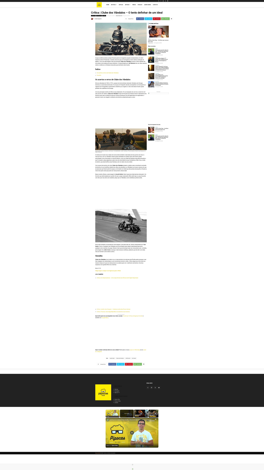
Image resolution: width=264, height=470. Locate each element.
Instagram (135, 316)
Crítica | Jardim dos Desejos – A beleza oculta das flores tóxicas (113, 309)
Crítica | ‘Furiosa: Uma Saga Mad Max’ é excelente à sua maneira (113, 311)
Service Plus (117, 399)
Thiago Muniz (150, 42)
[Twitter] (165, 1)
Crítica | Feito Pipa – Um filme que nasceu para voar (161, 129)
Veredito (99, 75)
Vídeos (134, 4)
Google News (104, 317)
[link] (107, 420)
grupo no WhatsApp (135, 349)
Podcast (140, 4)
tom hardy (134, 358)
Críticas (121, 4)
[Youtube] (168, 1)
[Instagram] (163, 1)
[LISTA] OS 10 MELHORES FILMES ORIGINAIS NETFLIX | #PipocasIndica (130, 420)
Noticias (116, 389)
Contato (155, 4)
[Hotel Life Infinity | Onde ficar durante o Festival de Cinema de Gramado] (151, 84)
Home (107, 4)
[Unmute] (108, 417)
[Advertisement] (158, 153)
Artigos (127, 4)
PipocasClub (97, 453)
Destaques (99, 15)
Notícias (113, 4)
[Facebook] (161, 1)
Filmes (104, 15)
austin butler (112, 358)
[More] (171, 18)
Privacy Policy (117, 401)
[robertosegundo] (92, 19)
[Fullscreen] (119, 417)
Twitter (130, 316)
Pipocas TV (116, 392)
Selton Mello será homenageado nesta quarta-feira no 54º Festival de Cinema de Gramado (161, 76)
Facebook (125, 316)
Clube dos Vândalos (120, 358)
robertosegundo (98, 18)
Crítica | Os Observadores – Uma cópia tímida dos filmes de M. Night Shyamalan (117, 278)
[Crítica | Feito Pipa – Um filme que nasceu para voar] (158, 31)
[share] (155, 419)
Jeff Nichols (128, 358)
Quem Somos (147, 4)
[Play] (106, 417)
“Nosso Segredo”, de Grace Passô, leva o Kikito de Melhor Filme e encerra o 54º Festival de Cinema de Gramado (162, 68)
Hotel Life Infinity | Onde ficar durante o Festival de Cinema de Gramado (161, 84)
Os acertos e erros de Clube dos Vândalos (108, 72)
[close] (132, 464)
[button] (159, 0)
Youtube (140, 316)
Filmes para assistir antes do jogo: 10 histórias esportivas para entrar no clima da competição (161, 52)
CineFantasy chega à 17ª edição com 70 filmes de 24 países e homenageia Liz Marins (161, 60)
